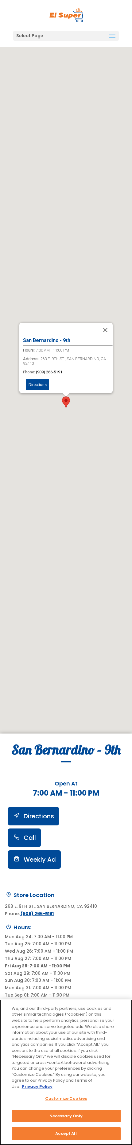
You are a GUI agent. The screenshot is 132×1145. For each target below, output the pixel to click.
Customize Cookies (66, 1098)
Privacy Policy (37, 1086)
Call (29, 837)
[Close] (105, 330)
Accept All (65, 1133)
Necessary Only (66, 1116)
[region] (66, 1072)
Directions (38, 384)
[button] (112, 36)
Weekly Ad (39, 859)
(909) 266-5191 (49, 372)
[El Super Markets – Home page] (66, 15)
